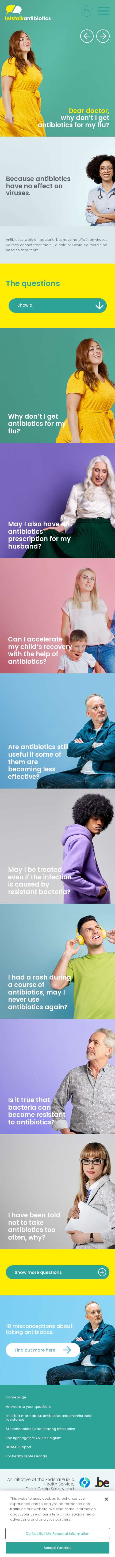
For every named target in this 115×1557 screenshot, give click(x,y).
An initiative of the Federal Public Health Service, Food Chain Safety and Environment (40, 1486)
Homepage (16, 1397)
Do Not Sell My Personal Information (58, 1534)
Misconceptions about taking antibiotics (40, 1429)
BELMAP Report (18, 1447)
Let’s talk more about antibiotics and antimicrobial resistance (49, 1417)
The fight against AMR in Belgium (34, 1438)
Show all (25, 305)
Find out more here (35, 1350)
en (86, 10)
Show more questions (38, 1272)
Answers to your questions (29, 1406)
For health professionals (27, 1456)
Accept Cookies (58, 1548)
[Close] (106, 1499)
